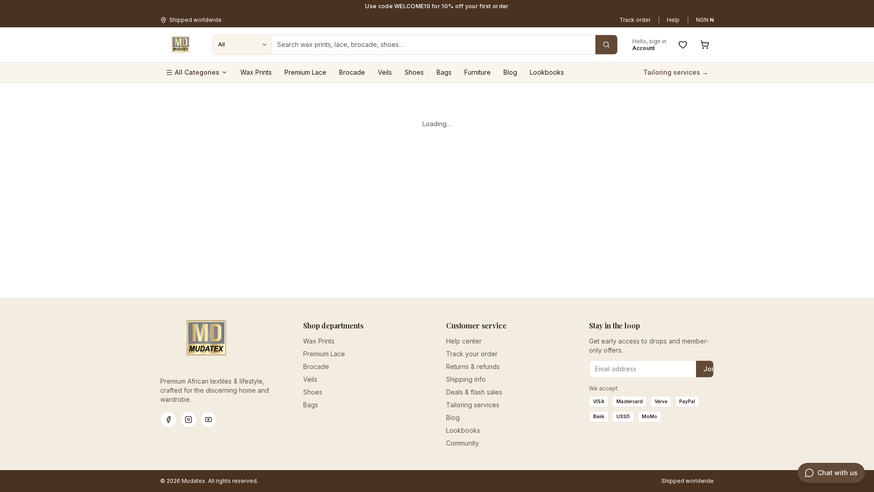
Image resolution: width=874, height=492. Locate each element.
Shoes (414, 72)
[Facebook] (168, 419)
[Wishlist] (683, 45)
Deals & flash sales (474, 392)
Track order (635, 19)
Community (462, 443)
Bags (444, 72)
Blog (510, 72)
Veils (385, 72)
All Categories (197, 72)
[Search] (606, 44)
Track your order (472, 354)
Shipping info (466, 379)
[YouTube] (208, 419)
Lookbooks (547, 72)
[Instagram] (188, 419)
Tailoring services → (675, 72)
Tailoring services (472, 405)
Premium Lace (305, 72)
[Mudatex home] (180, 44)
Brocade (352, 72)
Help (673, 19)
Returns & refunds (473, 366)
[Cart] (705, 45)
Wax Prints (256, 72)
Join (710, 369)
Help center (464, 341)
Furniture (477, 72)
